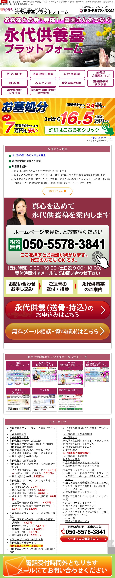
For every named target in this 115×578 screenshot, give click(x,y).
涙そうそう (15, 1)
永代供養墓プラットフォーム (81, 492)
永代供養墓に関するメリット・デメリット (86, 440)
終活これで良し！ (50, 1)
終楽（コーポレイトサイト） (81, 502)
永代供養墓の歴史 (19, 437)
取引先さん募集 (71, 459)
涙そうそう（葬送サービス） (81, 505)
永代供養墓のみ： (27, 487)
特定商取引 (108, 1)
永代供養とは (70, 437)
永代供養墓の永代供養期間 (77, 434)
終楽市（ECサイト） (76, 515)
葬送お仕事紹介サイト (77, 521)
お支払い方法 (70, 450)
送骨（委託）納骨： (28, 476)
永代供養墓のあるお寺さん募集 (29, 155)
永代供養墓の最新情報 (75, 456)
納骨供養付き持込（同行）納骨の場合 (32, 453)
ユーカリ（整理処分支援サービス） (84, 509)
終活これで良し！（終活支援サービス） (87, 512)
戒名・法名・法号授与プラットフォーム (87, 482)
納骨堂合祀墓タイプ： (29, 526)
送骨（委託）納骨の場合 (25, 456)
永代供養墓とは (18, 434)
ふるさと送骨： (25, 532)
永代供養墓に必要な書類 (23, 460)
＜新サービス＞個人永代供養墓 (26, 539)
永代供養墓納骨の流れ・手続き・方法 (30, 450)
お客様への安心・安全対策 (72, 1)
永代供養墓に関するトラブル (78, 443)
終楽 (4, 1)
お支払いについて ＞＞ (101, 138)
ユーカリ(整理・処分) (31, 1)
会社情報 (14, 4)
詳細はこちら (56, 191)
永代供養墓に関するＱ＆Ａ (77, 447)
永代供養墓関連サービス (23, 542)
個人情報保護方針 (93, 1)
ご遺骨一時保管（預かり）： (33, 502)
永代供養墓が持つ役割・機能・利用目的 (31, 443)
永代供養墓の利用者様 (22, 447)
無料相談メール (26, 4)
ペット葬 (70, 518)
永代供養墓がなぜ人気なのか (25, 440)
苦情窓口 (4, 4)
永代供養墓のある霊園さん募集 (82, 465)
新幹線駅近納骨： (27, 535)
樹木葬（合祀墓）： (28, 529)
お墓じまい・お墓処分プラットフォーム (87, 473)
